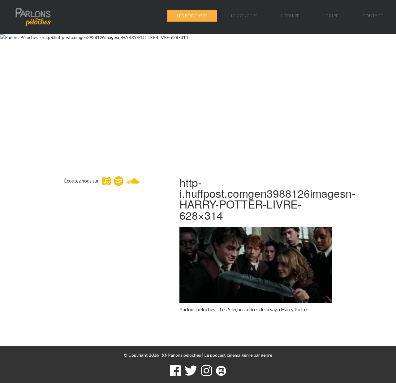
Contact (372, 15)
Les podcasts (192, 15)
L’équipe (290, 15)
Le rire (330, 15)
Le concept (244, 15)
